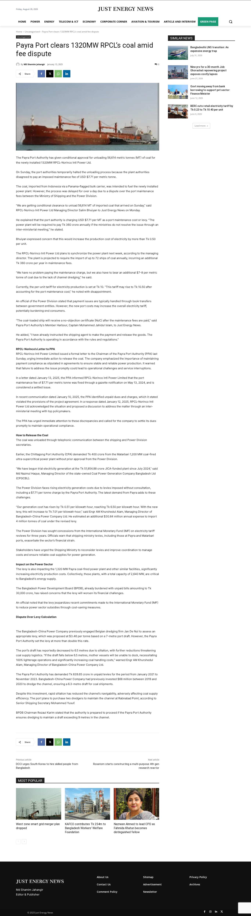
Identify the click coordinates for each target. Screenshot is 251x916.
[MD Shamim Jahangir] (18, 64)
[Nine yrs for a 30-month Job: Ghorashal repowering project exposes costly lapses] (178, 72)
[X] (49, 73)
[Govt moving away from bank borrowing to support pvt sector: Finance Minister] (178, 92)
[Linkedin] (66, 73)
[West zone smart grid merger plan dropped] (38, 804)
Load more (200, 125)
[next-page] (24, 841)
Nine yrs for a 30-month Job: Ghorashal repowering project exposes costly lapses (208, 70)
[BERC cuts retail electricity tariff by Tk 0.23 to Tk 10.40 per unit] (178, 111)
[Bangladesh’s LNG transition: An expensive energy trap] (178, 53)
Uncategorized (32, 31)
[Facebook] (41, 73)
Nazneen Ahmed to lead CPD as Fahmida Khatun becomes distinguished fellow (134, 828)
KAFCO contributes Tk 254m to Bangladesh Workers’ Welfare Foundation (85, 828)
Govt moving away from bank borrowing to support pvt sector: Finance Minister (210, 90)
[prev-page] (18, 841)
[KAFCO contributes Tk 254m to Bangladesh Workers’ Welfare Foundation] (87, 804)
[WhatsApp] (58, 73)
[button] (230, 21)
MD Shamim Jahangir (34, 64)
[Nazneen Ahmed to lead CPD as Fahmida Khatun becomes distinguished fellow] (136, 804)
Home (19, 31)
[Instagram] (210, 912)
